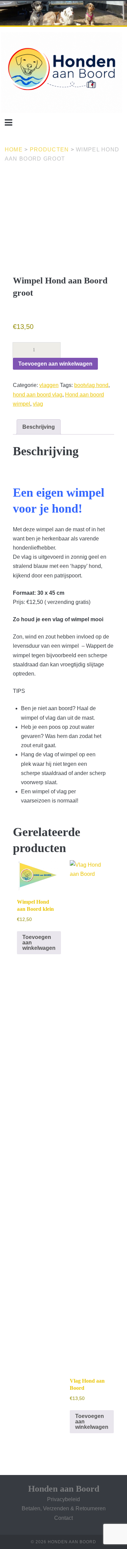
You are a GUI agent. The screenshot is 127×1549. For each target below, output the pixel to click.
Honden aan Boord (63, 1489)
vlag (38, 404)
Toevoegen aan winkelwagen (55, 364)
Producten (49, 149)
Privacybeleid (63, 1499)
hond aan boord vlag (37, 395)
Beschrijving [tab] (38, 427)
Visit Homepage (19, 4)
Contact (63, 1518)
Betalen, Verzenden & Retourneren (64, 1508)
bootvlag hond (91, 385)
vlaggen (49, 385)
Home (14, 149)
